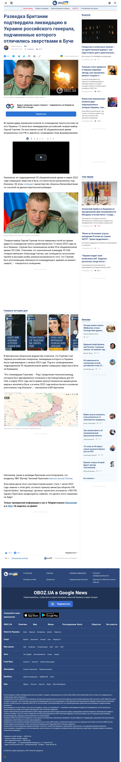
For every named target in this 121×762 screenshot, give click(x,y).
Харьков (32, 632)
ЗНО (56, 647)
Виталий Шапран (89, 471)
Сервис (56, 654)
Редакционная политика (19, 558)
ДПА (51, 647)
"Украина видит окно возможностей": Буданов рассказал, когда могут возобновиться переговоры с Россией (96, 258)
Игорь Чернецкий (89, 423)
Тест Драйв (27, 654)
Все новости (111, 624)
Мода (49, 684)
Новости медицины (30, 677)
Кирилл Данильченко (91, 334)
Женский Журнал (59, 684)
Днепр (49, 632)
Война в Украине (41, 8)
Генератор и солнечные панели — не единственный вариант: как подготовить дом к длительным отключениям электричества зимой (98, 50)
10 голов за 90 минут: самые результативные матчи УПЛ (94, 449)
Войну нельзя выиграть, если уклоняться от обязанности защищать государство (94, 417)
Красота (42, 684)
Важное (86, 15)
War (25, 46)
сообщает (28, 184)
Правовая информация (78, 573)
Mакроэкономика (45, 669)
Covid (52, 677)
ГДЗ (24, 647)
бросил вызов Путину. (61, 478)
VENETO (75, 8)
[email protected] (31, 744)
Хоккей (42, 639)
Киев (25, 632)
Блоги (79, 624)
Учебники (31, 647)
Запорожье (41, 632)
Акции (49, 654)
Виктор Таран (88, 353)
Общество (96, 624)
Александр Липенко (90, 455)
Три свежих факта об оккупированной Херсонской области (93, 433)
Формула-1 (57, 639)
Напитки (35, 662)
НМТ (62, 647)
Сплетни (33, 684)
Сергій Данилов (89, 439)
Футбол (25, 639)
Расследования (69, 624)
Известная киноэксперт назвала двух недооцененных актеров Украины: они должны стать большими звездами (94, 103)
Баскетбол (34, 639)
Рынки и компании (30, 669)
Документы (50, 579)
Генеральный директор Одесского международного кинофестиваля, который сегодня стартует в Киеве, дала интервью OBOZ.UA (94, 83)
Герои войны (28, 8)
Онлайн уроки (42, 647)
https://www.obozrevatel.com (82, 695)
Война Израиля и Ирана (60, 8)
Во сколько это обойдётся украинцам (96, 56)
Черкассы (57, 632)
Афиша (25, 684)
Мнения (86, 319)
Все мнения (88, 478)
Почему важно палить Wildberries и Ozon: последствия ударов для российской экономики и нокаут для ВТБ (94, 328)
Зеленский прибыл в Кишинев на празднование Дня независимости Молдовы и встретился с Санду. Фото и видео (99, 212)
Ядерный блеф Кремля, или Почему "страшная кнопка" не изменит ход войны (94, 347)
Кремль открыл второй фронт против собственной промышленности (94, 465)
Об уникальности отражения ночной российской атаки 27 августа (93, 363)
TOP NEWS (87, 177)
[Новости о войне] (48, 559)
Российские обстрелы (89, 8)
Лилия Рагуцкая (16, 46)
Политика (22, 624)
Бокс (49, 639)
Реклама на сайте (29, 579)
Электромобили (39, 654)
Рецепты (26, 662)
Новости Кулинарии (47, 662)
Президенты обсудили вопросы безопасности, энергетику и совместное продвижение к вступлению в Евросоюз (97, 221)
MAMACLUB (44, 677)
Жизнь (51, 624)
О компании (27, 573)
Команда (49, 573)
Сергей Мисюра (89, 369)
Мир (35, 624)
